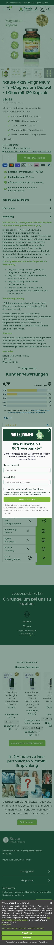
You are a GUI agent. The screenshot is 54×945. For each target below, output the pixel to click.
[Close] (49, 430)
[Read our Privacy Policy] (48, 493)
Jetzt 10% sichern (27, 499)
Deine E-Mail (9, 477)
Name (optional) (11, 465)
